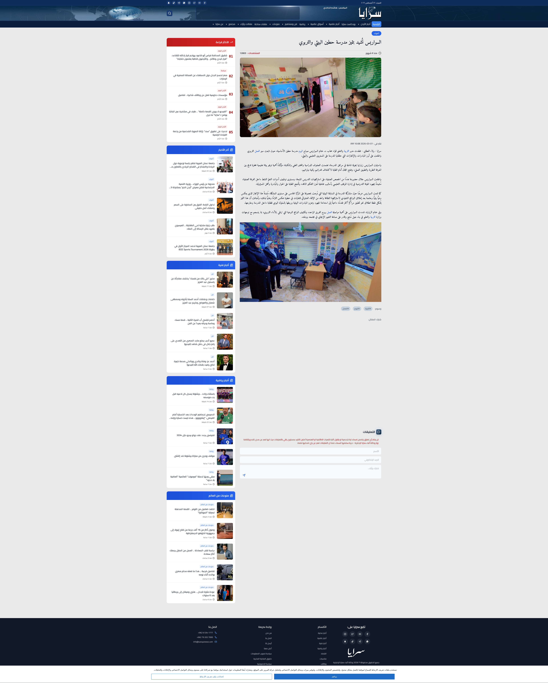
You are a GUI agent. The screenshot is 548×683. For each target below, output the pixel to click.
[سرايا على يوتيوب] (200, 3)
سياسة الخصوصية (264, 663)
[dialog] (274, 674)
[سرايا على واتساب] (184, 3)
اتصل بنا (268, 638)
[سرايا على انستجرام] (189, 3)
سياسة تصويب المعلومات (261, 653)
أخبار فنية (323, 643)
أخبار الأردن (365, 24)
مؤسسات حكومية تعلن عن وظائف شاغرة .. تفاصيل (202, 95)
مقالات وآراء (246, 24)
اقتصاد (324, 653)
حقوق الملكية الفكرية (262, 658)
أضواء (376, 33)
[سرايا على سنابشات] (169, 3)
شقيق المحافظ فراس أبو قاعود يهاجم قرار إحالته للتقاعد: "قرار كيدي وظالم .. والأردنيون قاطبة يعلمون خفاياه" (199, 57)
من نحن (268, 633)
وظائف (324, 663)
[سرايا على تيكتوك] (174, 3)
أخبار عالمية (333, 24)
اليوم (301, 151)
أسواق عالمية (317, 24)
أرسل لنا (268, 643)
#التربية (368, 308)
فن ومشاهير (290, 24)
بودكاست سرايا (348, 24)
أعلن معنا (268, 648)
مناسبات (323, 658)
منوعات (276, 24)
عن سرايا (219, 24)
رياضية (302, 24)
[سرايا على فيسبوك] (205, 3)
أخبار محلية (322, 633)
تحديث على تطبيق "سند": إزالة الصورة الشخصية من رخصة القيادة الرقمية (200, 133)
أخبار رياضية (322, 648)
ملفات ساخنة (260, 24)
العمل (257, 151)
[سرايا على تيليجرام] (179, 3)
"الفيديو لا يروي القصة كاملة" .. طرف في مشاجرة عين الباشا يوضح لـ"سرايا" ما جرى (198, 113)
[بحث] (169, 13)
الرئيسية (376, 24)
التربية (346, 151)
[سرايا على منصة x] (194, 3)
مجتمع (231, 24)
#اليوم (357, 308)
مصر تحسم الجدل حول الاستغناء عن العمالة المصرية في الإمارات (200, 77)
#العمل (345, 308)
